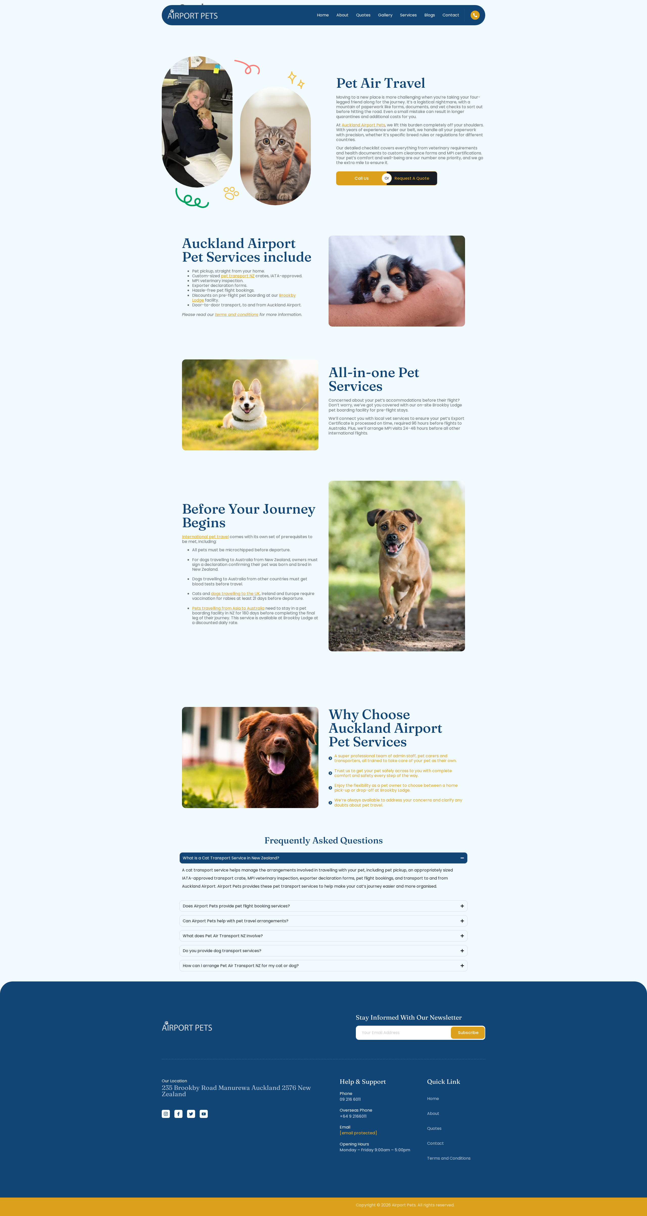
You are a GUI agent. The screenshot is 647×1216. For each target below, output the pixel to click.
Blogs (429, 15)
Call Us (362, 178)
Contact (451, 15)
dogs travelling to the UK (235, 593)
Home (323, 15)
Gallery (385, 15)
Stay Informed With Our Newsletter (409, 1017)
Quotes (363, 15)
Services (408, 15)
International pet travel (205, 537)
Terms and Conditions (449, 1158)
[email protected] (358, 1133)
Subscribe (468, 1033)
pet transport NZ (238, 276)
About (342, 15)
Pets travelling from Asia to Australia (228, 608)
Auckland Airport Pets (363, 125)
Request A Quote (412, 178)
